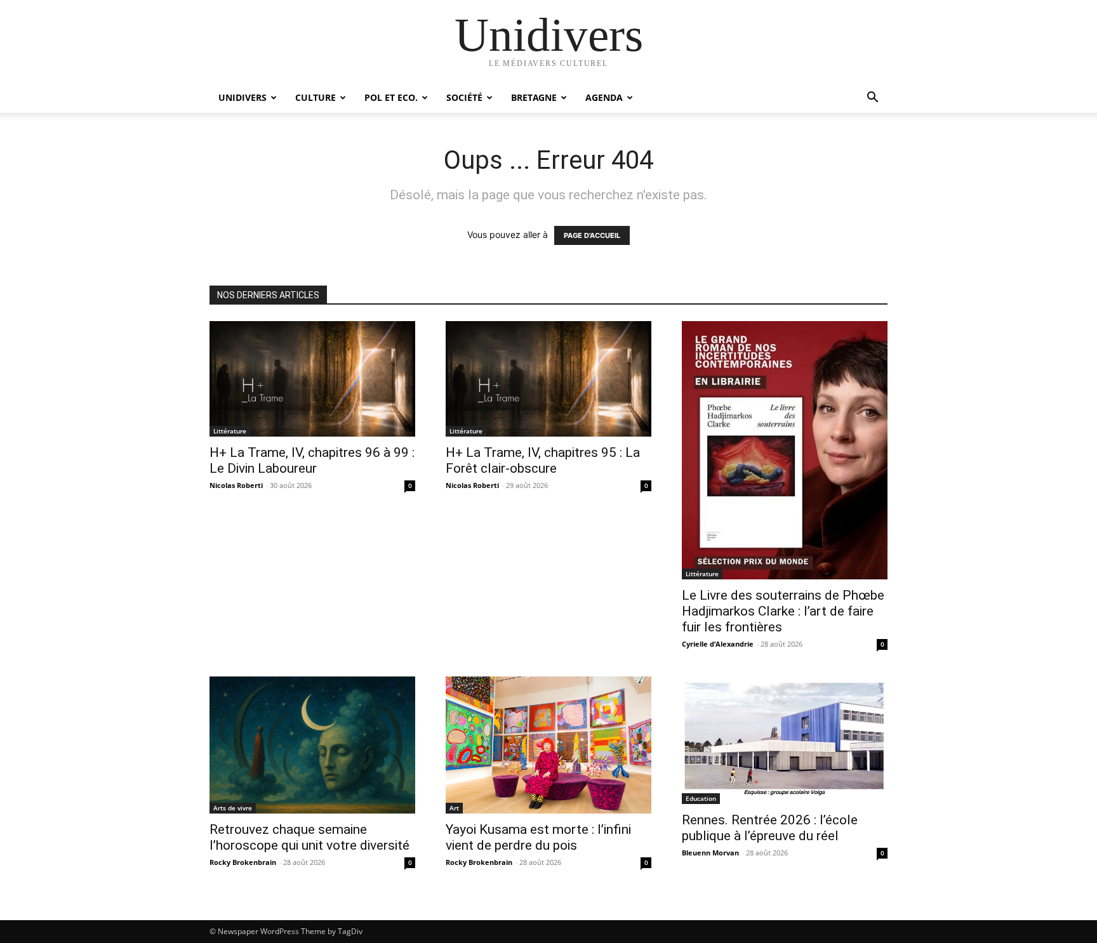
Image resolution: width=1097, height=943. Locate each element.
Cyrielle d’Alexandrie (718, 644)
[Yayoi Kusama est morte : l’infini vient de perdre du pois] (548, 745)
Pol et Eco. (391, 97)
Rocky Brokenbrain (242, 862)
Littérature (229, 430)
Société (464, 97)
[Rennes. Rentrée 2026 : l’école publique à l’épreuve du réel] (785, 740)
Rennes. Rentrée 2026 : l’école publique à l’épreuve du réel (770, 827)
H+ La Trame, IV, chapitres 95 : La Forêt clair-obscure (543, 460)
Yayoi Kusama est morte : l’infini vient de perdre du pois (538, 837)
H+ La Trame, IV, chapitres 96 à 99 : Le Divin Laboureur (312, 460)
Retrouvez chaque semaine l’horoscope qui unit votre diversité (309, 837)
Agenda (604, 97)
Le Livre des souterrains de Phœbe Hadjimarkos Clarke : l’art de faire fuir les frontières (783, 611)
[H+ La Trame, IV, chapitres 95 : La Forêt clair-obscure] (548, 379)
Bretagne (534, 97)
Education (701, 798)
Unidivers (242, 97)
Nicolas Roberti (236, 485)
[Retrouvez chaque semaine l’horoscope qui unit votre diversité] (312, 745)
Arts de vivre (232, 807)
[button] (872, 99)
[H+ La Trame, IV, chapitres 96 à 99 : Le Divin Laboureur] (312, 379)
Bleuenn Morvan (710, 852)
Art (454, 807)
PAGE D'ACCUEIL (592, 235)
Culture (315, 97)
